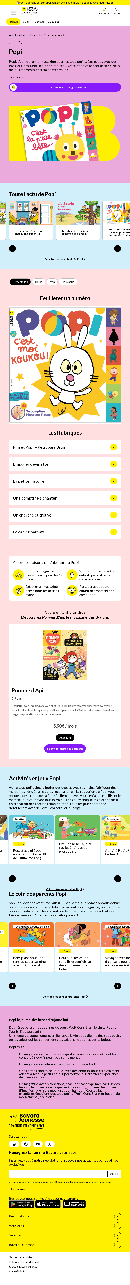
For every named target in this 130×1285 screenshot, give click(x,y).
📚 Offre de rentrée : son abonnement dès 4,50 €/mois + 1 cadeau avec (65, 2)
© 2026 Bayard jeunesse (23, 1266)
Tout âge (13, 21)
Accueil (12, 35)
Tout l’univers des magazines (30, 35)
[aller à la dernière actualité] (12, 248)
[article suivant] (117, 878)
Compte (116, 13)
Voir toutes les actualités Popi (64, 259)
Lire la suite (16, 77)
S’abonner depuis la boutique (65, 748)
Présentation (20, 281)
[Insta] (14, 1144)
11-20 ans (53, 21)
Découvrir (65, 737)
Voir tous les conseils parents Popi (64, 996)
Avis (52, 281)
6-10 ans (39, 21)
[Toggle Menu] (13, 11)
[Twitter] (50, 1144)
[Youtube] (38, 1144)
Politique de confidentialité (24, 1261)
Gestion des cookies (20, 1257)
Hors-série (68, 281)
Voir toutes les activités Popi (64, 889)
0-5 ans (27, 21)
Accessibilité (16, 1271)
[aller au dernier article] (12, 878)
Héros (38, 281)
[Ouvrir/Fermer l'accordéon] (113, 447)
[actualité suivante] (117, 248)
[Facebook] (26, 1144)
